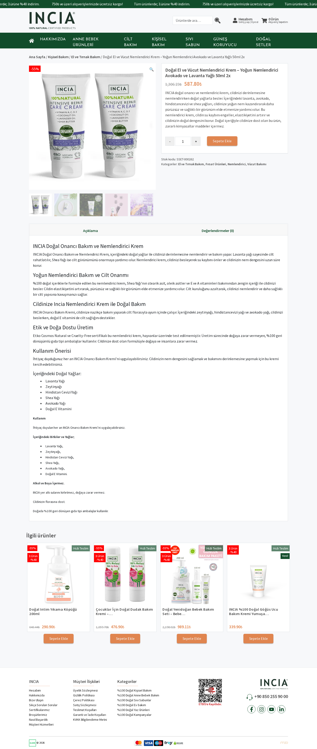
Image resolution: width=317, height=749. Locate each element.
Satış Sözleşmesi (84, 705)
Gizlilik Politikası (84, 695)
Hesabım (248, 20)
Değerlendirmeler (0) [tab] (218, 230)
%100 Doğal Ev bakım (131, 705)
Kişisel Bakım (58, 56)
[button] (151, 70)
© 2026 (40, 742)
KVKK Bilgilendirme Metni (90, 719)
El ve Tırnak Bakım (85, 56)
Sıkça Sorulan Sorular (43, 705)
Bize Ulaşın (36, 700)
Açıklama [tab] (90, 230)
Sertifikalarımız (39, 710)
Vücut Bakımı (256, 164)
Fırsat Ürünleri (216, 164)
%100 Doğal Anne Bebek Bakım (138, 695)
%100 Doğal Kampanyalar (134, 715)
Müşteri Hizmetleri (41, 724)
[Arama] (217, 20)
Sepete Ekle (222, 141)
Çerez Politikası (83, 700)
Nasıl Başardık (38, 719)
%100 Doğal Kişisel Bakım (134, 690)
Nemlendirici (237, 164)
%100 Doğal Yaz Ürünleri (133, 710)
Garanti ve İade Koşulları (89, 715)
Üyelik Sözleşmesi (85, 690)
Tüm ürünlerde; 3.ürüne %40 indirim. (150, 4)
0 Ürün (278, 20)
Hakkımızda (53, 39)
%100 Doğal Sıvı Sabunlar (134, 700)
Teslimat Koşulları (85, 710)
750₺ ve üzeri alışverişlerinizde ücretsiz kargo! (75, 4)
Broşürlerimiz (38, 715)
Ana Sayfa (37, 56)
